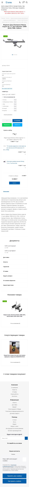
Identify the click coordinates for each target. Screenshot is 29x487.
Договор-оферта (14, 413)
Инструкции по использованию (14, 428)
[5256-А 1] (14, 44)
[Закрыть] (24, 459)
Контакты (14, 396)
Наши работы (14, 394)
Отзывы (14, 392)
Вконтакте (10, 446)
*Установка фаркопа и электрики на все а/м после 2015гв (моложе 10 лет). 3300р (14, 147)
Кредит (14, 407)
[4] (7, 63)
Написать (17, 124)
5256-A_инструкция (10, 246)
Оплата (15, 402)
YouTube (18, 446)
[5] (8, 63)
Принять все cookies (14, 476)
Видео (14, 424)
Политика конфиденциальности (14, 411)
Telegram (14, 446)
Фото (14, 422)
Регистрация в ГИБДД (14, 409)
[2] (4, 63)
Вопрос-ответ (14, 426)
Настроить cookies (14, 481)
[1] (3, 63)
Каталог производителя (14, 430)
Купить (14, 183)
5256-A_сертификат (10, 250)
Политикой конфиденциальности (9, 465)
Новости (14, 389)
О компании (14, 387)
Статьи (14, 420)
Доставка (14, 404)
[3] (5, 63)
